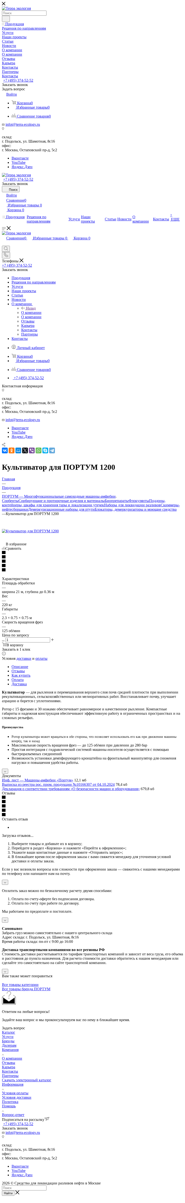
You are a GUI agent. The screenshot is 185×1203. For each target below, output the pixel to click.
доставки (23, 658)
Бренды (8, 1041)
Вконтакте (20, 158)
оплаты (41, 658)
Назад (31, 308)
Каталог (8, 1032)
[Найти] (6, 19)
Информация (12, 1084)
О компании (31, 313)
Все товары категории (20, 985)
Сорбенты (10, 501)
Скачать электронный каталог (26, 1080)
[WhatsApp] (38, 450)
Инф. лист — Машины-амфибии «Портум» (37, 780)
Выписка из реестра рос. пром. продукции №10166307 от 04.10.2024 (58, 784)
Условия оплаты (15, 1093)
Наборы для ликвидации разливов (132, 505)
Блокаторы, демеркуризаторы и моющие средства (136, 509)
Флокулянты (139, 501)
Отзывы (18, 671)
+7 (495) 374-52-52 (18, 80)
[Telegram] (52, 450)
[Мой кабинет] (4, 243)
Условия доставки (16, 1097)
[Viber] (32, 450)
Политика (10, 1102)
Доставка (19, 684)
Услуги (7, 1037)
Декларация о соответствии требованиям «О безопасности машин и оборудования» (71, 789)
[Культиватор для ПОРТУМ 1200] (30, 531)
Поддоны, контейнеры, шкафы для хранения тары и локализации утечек (83, 503)
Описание (20, 667)
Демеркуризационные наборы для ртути (61, 509)
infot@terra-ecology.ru (23, 124)
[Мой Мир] (18, 450)
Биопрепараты (117, 501)
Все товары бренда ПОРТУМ (26, 989)
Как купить (21, 675)
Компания (10, 1050)
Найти (8, 1193)
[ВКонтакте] (5, 450)
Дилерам (9, 1045)
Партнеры (10, 1076)
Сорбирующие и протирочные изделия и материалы (62, 501)
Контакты (10, 1071)
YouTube (19, 162)
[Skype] (45, 450)
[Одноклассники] (11, 450)
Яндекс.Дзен (22, 167)
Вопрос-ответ (13, 1115)
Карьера (8, 1067)
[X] (25, 450)
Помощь (9, 1106)
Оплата (18, 680)
